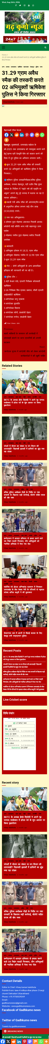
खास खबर (26, 66)
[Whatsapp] (42, 135)
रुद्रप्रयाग (27, 630)
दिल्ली (31, 581)
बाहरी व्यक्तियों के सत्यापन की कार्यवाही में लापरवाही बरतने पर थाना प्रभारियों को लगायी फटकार (22, 336)
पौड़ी (24, 397)
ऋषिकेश (20, 66)
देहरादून (32, 66)
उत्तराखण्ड (13, 66)
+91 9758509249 (17, 996)
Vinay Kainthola (9, 102)
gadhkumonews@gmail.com (14, 1003)
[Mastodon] (32, 135)
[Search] (45, 47)
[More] (6, 140)
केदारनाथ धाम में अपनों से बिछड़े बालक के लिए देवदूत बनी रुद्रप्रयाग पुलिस (24, 615)
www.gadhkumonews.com (23, 1006)
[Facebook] (6, 135)
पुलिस (37, 66)
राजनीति (35, 397)
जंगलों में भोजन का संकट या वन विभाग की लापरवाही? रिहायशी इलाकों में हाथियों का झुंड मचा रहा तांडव (24, 428)
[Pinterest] (27, 135)
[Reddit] (16, 135)
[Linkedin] (21, 135)
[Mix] (37, 135)
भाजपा (29, 397)
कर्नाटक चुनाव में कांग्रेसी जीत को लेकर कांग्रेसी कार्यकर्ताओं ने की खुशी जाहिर (24, 351)
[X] (11, 135)
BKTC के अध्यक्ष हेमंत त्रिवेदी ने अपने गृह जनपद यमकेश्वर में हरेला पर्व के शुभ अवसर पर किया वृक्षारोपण (24, 382)
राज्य (41, 66)
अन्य (3, 66)
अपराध (8, 66)
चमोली (31, 535)
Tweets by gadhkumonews (14, 1026)
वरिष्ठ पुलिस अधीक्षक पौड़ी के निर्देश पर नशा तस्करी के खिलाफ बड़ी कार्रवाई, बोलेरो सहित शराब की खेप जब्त (24, 474)
